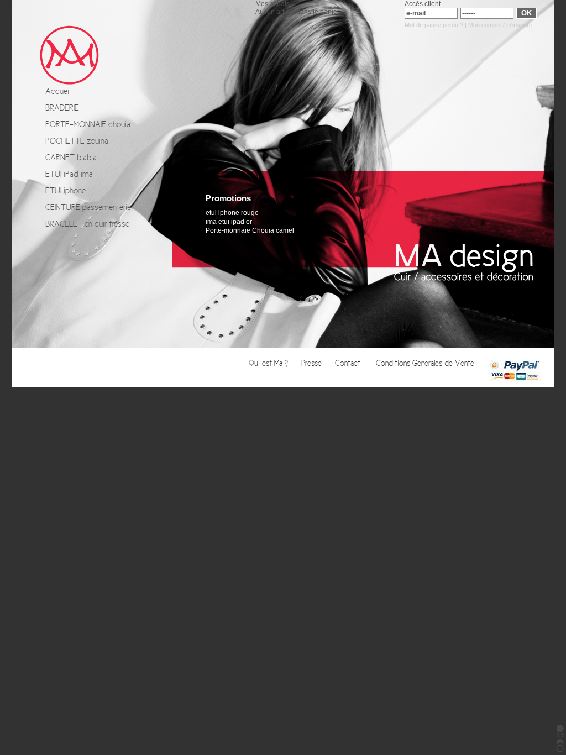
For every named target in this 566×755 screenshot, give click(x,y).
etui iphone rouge (232, 213)
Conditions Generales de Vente (426, 363)
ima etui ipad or (229, 222)
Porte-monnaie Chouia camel (250, 230)
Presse (312, 363)
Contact (350, 363)
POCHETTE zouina (76, 141)
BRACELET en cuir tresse (87, 223)
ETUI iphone (65, 190)
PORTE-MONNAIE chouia (87, 124)
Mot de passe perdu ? (434, 25)
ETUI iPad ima (69, 174)
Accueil (58, 91)
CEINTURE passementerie (88, 207)
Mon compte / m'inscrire (500, 25)
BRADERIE (62, 107)
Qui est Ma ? (269, 363)
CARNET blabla (71, 157)
